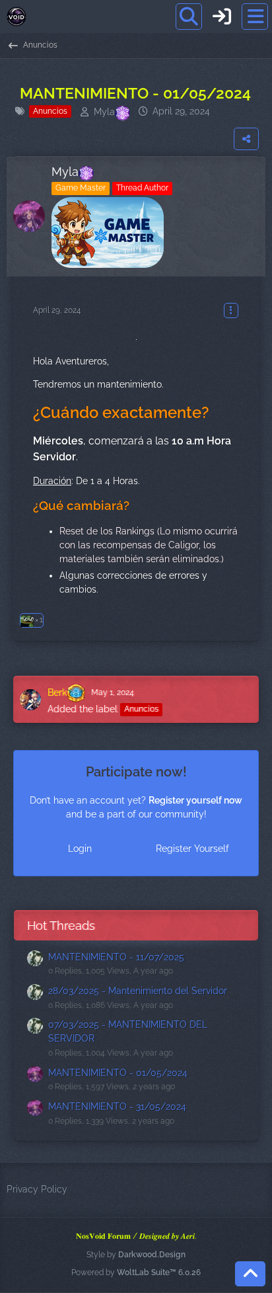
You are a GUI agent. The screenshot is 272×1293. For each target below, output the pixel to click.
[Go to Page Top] (250, 1273)
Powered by (136, 1272)
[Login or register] (222, 16)
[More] (231, 310)
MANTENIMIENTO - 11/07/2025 (116, 957)
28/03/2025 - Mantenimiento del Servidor (137, 990)
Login (80, 848)
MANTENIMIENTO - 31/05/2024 (117, 1106)
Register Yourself (192, 848)
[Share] (246, 139)
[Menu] (255, 16)
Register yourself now (195, 800)
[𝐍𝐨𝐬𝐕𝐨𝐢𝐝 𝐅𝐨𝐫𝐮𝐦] (16, 16)
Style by (136, 1254)
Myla (104, 111)
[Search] (189, 16)
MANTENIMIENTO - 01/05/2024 (117, 1072)
